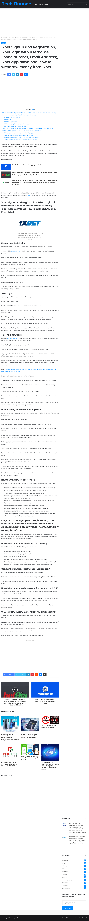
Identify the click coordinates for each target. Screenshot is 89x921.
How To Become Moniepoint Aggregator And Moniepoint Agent (32, 165)
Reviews (65, 885)
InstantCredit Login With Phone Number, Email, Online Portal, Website (29, 736)
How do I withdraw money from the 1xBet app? (18, 133)
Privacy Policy (70, 918)
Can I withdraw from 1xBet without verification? (19, 135)
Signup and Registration (12, 117)
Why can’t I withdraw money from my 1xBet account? (20, 139)
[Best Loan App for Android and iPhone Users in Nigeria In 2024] (30, 749)
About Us (84, 918)
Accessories (66, 888)
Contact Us (78, 918)
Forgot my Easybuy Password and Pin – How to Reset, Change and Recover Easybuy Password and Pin (10, 737)
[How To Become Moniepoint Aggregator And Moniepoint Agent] (6, 167)
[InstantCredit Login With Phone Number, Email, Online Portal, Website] (30, 724)
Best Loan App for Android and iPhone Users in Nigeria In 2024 (30, 757)
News (65, 866)
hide (33, 109)
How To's (66, 882)
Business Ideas (67, 880)
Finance (9, 37)
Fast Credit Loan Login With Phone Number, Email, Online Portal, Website (9, 764)
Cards (46, 4)
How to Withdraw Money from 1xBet (15, 126)
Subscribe (67, 908)
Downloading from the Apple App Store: (16, 124)
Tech (36, 4)
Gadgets (41, 4)
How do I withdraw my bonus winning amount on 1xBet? (21, 137)
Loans (65, 877)
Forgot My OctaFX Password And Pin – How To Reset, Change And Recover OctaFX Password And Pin (50, 766)
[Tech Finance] (16, 4)
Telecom (65, 869)
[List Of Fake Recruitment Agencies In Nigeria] (50, 720)
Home (4, 37)
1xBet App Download (11, 121)
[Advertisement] (44, 22)
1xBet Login (8, 119)
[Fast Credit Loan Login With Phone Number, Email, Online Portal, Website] (10, 752)
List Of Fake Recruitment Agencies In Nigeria (49, 726)
